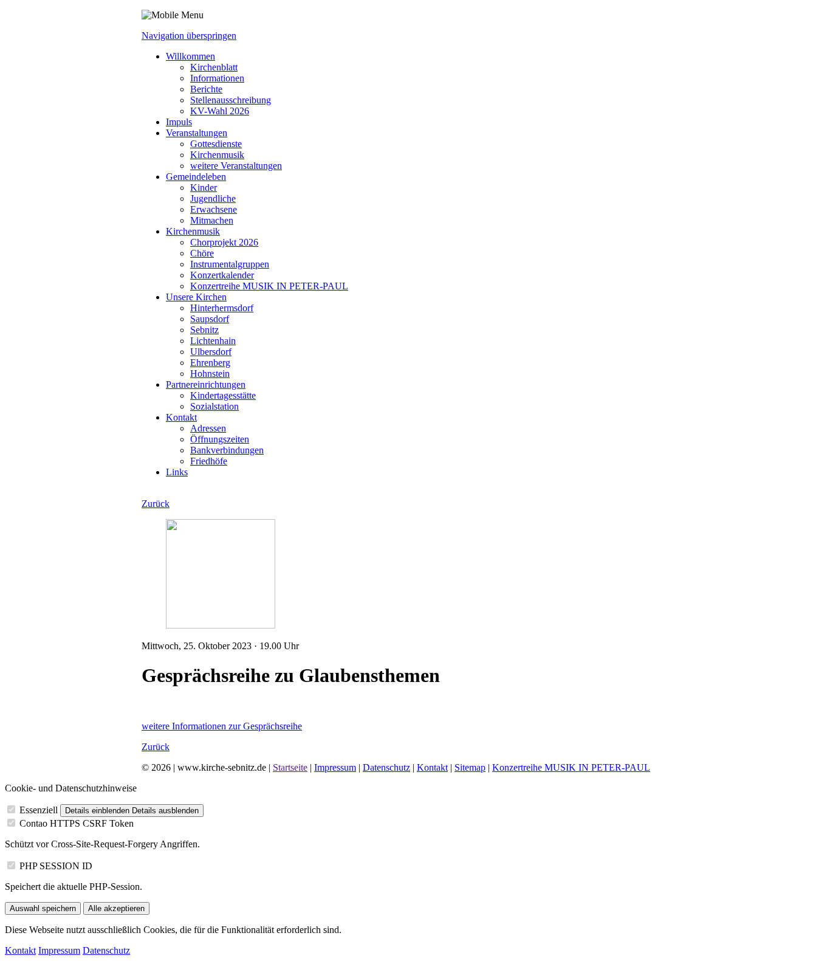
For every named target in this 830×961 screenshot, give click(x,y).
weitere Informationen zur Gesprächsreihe (222, 726)
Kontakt (432, 767)
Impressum (335, 767)
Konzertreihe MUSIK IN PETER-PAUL (571, 767)
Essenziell (38, 810)
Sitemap (469, 767)
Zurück (156, 503)
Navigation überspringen (189, 35)
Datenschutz (386, 767)
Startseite (290, 767)
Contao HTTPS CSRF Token (76, 823)
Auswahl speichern (43, 908)
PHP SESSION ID (55, 866)
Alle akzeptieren (116, 908)
